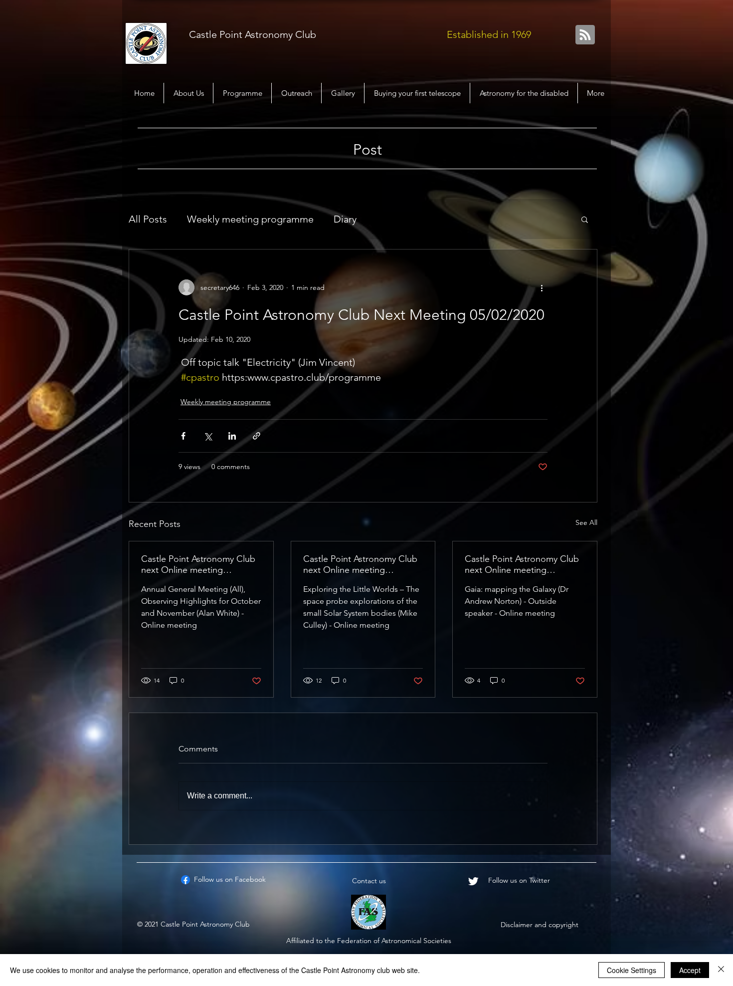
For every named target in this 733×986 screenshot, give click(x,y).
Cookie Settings (631, 970)
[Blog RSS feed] (585, 35)
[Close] (721, 970)
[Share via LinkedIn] (232, 436)
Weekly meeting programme (250, 219)
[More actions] (542, 287)
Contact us (369, 880)
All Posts (148, 219)
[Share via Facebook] (183, 436)
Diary (345, 219)
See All (586, 522)
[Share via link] (256, 436)
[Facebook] (185, 880)
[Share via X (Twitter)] (207, 436)
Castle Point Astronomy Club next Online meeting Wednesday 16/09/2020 (522, 564)
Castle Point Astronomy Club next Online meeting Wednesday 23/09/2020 (360, 564)
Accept (690, 970)
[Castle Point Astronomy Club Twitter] (473, 881)
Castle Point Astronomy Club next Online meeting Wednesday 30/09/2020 (198, 564)
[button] (584, 219)
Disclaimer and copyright (539, 924)
